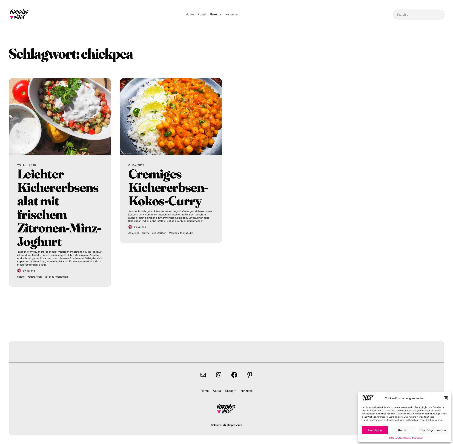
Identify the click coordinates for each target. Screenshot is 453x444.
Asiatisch (134, 232)
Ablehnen (402, 430)
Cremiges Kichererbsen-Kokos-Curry (168, 187)
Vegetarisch (34, 276)
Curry (145, 232)
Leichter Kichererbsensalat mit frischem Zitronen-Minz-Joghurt (59, 207)
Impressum (417, 438)
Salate (21, 276)
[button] (446, 398)
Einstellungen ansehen (433, 430)
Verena (30, 270)
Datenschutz (218, 424)
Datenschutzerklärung (399, 438)
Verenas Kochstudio (56, 276)
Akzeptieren (375, 430)
